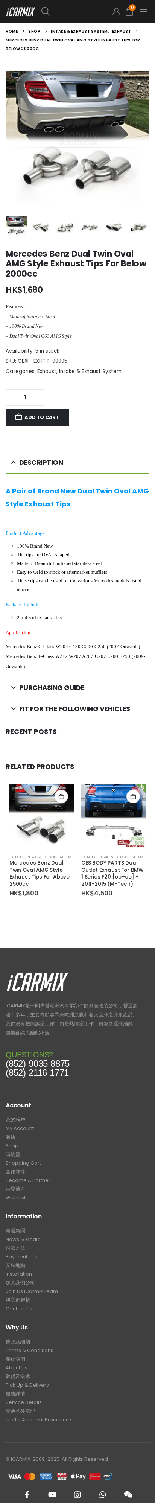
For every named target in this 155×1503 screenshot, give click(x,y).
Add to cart (41, 417)
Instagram (77, 1494)
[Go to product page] (41, 816)
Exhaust (46, 371)
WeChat (128, 1494)
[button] (72, 11)
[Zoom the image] (37, 974)
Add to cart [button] (61, 796)
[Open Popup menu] (143, 12)
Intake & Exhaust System (90, 371)
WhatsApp (102, 1494)
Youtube (52, 1494)
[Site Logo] (21, 11)
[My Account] (116, 12)
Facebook (27, 1494)
